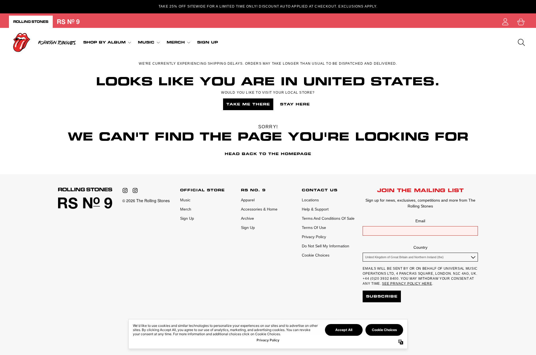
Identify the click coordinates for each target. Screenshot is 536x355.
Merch (185, 209)
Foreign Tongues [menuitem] (56, 42)
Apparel (248, 200)
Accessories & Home (259, 209)
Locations (310, 200)
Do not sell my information (325, 246)
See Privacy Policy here (407, 284)
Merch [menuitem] (176, 42)
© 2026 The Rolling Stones (146, 200)
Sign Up (187, 218)
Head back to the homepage (268, 153)
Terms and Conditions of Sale (328, 218)
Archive (247, 218)
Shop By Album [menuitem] (104, 42)
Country (420, 247)
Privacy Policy (314, 237)
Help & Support (315, 209)
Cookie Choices (315, 255)
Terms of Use (314, 227)
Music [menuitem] (146, 42)
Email (420, 221)
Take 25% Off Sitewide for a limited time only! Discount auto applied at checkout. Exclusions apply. (268, 6)
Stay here (295, 104)
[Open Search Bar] (521, 42)
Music (185, 200)
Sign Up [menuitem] (207, 42)
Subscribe (382, 296)
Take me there (248, 104)
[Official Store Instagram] (125, 190)
